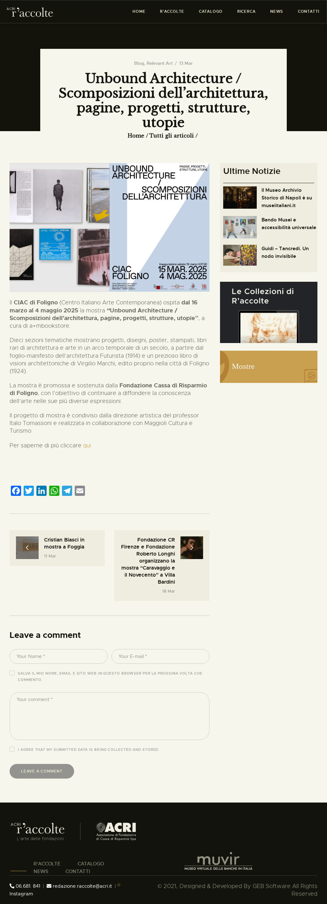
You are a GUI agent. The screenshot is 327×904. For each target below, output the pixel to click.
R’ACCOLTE (47, 864)
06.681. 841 (27, 886)
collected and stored (133, 749)
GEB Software (272, 886)
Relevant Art (160, 63)
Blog (139, 63)
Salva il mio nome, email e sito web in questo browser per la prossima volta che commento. (110, 676)
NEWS (41, 871)
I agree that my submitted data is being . (89, 749)
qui (87, 445)
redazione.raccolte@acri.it (82, 886)
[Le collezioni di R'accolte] (268, 285)
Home (136, 135)
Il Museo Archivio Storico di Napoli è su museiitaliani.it (287, 198)
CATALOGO (91, 864)
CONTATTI (77, 871)
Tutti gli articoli (171, 135)
